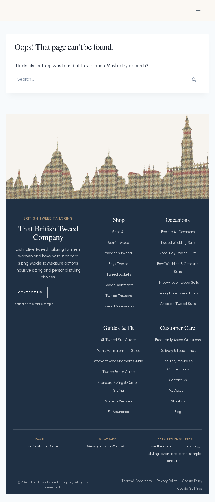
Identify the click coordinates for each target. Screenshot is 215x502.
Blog (177, 411)
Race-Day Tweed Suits (177, 253)
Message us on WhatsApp (107, 446)
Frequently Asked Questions (178, 340)
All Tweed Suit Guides (118, 340)
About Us (178, 401)
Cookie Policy (192, 481)
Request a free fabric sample (33, 304)
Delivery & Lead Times (178, 350)
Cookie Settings (189, 488)
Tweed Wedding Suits (177, 242)
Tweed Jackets (118, 274)
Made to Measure (119, 401)
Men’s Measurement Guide (118, 350)
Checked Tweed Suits (178, 303)
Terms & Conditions (136, 481)
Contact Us (30, 292)
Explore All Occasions (178, 232)
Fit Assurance (118, 411)
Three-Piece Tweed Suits (178, 282)
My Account (178, 390)
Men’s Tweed (118, 242)
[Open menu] (199, 10)
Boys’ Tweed (118, 264)
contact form (173, 446)
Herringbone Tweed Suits (177, 293)
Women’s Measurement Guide (118, 361)
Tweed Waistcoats (118, 285)
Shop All (118, 232)
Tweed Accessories (118, 306)
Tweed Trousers (118, 296)
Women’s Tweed (118, 253)
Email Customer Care (40, 446)
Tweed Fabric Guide (118, 372)
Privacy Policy (167, 481)
